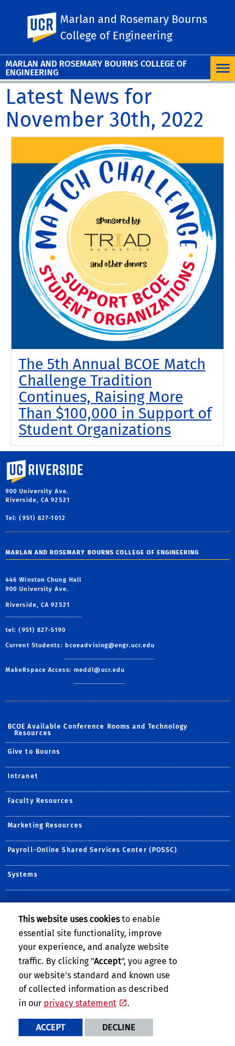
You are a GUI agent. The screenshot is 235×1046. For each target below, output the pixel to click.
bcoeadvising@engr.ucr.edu (110, 645)
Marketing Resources (45, 825)
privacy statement (80, 1003)
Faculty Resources (40, 801)
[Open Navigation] (222, 68)
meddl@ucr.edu (99, 669)
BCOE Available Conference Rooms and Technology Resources (98, 730)
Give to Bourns (34, 751)
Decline (119, 1027)
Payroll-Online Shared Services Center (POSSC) (93, 850)
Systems (23, 874)
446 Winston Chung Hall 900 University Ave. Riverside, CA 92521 (43, 592)
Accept (50, 1027)
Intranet (23, 776)
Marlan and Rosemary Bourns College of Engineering (96, 68)
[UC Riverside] (48, 27)
